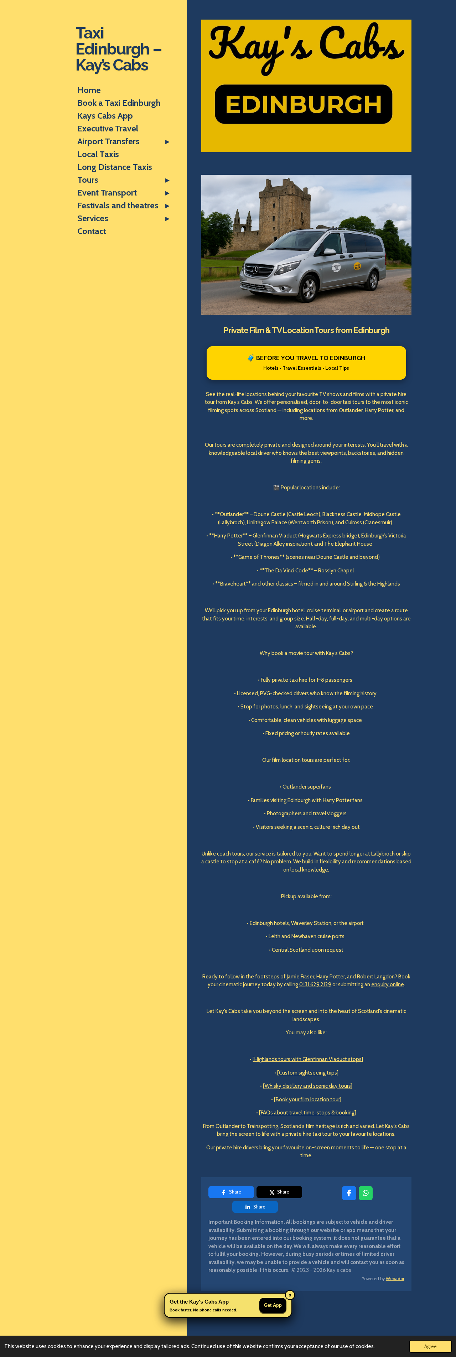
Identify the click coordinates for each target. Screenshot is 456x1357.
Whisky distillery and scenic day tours (308, 1086)
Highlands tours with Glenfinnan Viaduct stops (307, 1059)
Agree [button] (430, 1346)
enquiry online (387, 984)
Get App (273, 1305)
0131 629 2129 (315, 984)
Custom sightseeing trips (308, 1073)
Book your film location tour (308, 1099)
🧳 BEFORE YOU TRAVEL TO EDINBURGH (306, 362)
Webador (395, 1278)
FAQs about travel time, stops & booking (307, 1112)
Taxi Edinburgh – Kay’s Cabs (118, 49)
